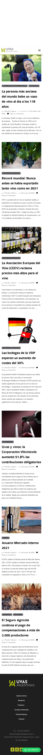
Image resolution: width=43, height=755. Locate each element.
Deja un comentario (17, 114)
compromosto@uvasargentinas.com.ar (21, 734)
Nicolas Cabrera (10, 111)
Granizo (7, 614)
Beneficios (21, 700)
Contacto (21, 719)
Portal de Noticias (21, 714)
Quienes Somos (21, 696)
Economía (8, 442)
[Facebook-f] (12, 750)
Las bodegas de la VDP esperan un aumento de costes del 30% (19, 358)
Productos (21, 705)
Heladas (18, 614)
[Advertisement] (21, 25)
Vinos (5, 538)
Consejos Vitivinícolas (21, 710)
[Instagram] (17, 750)
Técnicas (33, 86)
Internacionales (11, 173)
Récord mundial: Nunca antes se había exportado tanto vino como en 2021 (20, 183)
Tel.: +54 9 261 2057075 (21, 731)
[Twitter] (21, 750)
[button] (39, 50)
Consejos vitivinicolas (15, 86)
